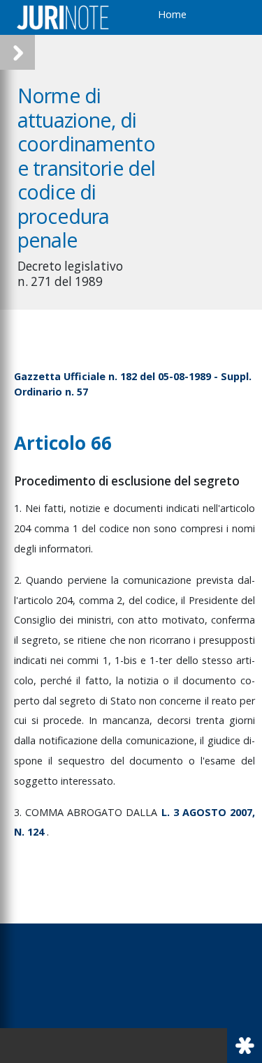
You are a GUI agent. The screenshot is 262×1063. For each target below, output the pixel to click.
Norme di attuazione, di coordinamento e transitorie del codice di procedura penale (86, 167)
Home (172, 14)
